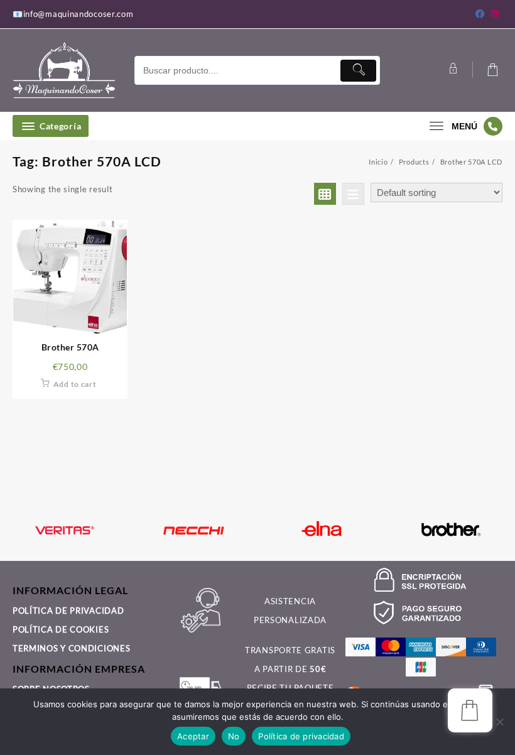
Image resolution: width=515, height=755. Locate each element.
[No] (499, 721)
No (234, 736)
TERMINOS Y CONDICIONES (71, 648)
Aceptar (193, 736)
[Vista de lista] (353, 194)
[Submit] (358, 71)
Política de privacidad (301, 736)
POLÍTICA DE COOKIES (61, 629)
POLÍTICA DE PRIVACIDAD (68, 611)
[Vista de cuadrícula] (325, 194)
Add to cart (75, 384)
